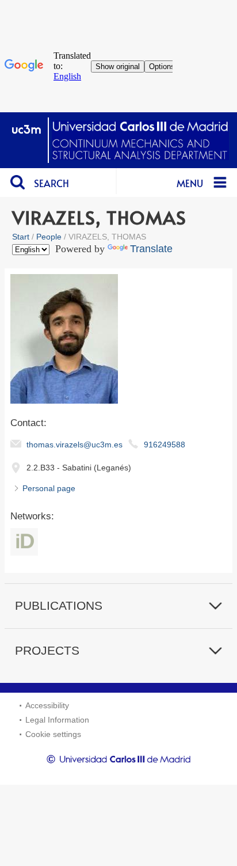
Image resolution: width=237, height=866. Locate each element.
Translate (151, 249)
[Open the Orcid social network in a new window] (24, 542)
